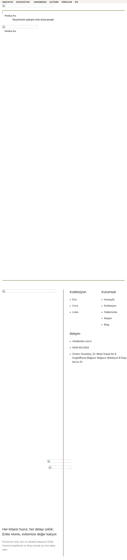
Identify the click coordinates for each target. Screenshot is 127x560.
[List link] (83, 304)
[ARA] (121, 31)
